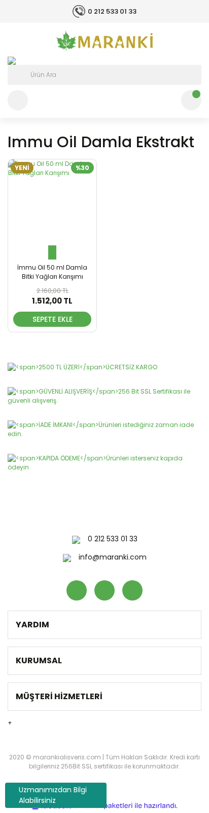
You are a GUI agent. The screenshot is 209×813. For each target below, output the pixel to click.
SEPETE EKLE (52, 319)
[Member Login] (18, 100)
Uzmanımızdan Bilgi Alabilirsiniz (53, 795)
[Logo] (104, 40)
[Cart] (191, 100)
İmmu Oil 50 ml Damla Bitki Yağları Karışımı (52, 272)
